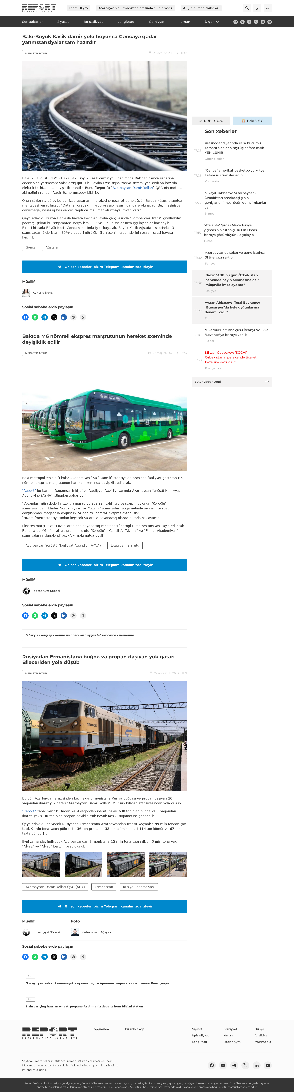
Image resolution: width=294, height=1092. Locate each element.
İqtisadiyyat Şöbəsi (46, 591)
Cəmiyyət (230, 1029)
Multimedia (263, 1042)
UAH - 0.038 (213, 121)
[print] (73, 317)
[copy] (83, 317)
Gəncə (31, 247)
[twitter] (256, 22)
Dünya (259, 1029)
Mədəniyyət (232, 1042)
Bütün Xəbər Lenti (207, 381)
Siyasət (197, 1029)
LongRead (199, 1042)
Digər (209, 22)
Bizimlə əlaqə (135, 1029)
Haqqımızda (100, 1029)
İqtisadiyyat (200, 1035)
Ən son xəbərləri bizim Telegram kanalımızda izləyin (109, 267)
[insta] (242, 22)
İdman (228, 1035)
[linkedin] (263, 22)
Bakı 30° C (255, 121)
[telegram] (249, 22)
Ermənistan (104, 887)
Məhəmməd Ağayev (96, 932)
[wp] (35, 317)
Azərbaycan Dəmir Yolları (133, 188)
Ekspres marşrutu (125, 545)
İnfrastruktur (35, 53)
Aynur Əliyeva (43, 292)
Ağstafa (52, 247)
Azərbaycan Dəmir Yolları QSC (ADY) (55, 887)
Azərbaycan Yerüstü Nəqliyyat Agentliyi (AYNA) (63, 545)
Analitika (261, 1035)
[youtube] (269, 22)
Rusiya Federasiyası (138, 887)
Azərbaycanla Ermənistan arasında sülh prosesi (136, 8)
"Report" (29, 490)
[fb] (235, 22)
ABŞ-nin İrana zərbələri (201, 8)
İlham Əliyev (78, 8)
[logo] (39, 8)
